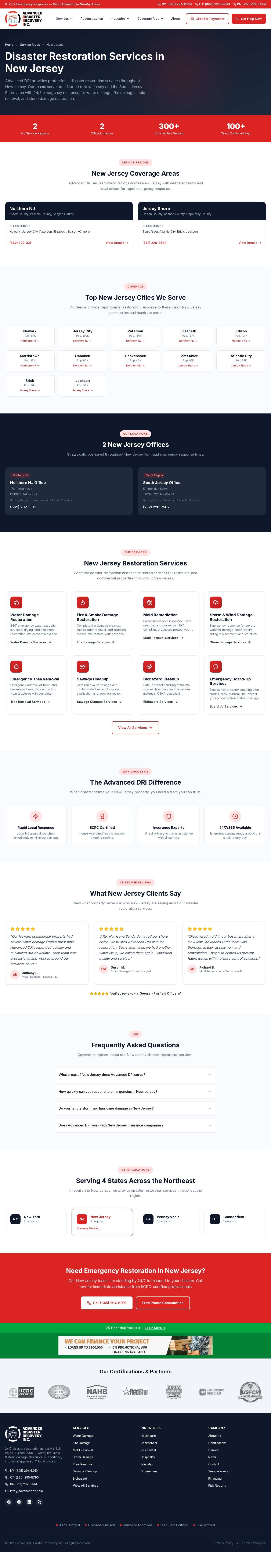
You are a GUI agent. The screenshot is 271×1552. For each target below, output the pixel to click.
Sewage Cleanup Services (97, 701)
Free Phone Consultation (163, 1303)
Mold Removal (83, 1450)
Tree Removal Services (27, 701)
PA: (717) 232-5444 (23, 1484)
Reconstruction (92, 18)
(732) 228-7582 (156, 507)
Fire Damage (82, 1443)
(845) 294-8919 (177, 4)
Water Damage (83, 1435)
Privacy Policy (223, 1543)
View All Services (132, 728)
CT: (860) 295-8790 (24, 1477)
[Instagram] (19, 1502)
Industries (118, 18)
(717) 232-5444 (251, 4)
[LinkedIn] (29, 1502)
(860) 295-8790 (214, 4)
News (212, 1457)
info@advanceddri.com (26, 1491)
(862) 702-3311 (23, 507)
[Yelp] (39, 1502)
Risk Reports (217, 1485)
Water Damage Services (28, 642)
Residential (148, 1450)
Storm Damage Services (228, 642)
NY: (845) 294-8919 (24, 1470)
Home (9, 44)
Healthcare (148, 1435)
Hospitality (148, 1457)
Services (62, 18)
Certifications (217, 1443)
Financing (215, 1478)
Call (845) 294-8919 (110, 1303)
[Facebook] (9, 1502)
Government (149, 1471)
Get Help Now (251, 19)
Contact (213, 1464)
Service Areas (30, 44)
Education (147, 1464)
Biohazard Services (158, 701)
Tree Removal (83, 1464)
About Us (214, 1435)
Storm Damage (83, 1457)
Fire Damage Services (93, 642)
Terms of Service (254, 1543)
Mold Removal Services (160, 638)
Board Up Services (224, 706)
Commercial (149, 1443)
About (175, 18)
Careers (214, 1450)
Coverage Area (148, 18)
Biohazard (80, 1478)
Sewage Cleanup (85, 1471)
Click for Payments (210, 19)
